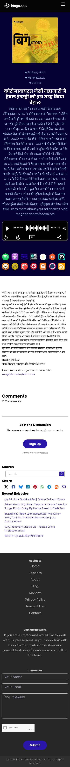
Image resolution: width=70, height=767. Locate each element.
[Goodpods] (15, 268)
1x (32, 237)
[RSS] (61, 268)
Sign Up (35, 444)
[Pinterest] (35, 487)
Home (35, 566)
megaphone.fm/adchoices (18, 374)
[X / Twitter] (6, 487)
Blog (35, 586)
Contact (35, 613)
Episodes (35, 573)
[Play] (7, 229)
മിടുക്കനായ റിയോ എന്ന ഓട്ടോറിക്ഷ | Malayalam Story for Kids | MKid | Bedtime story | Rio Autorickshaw (33, 517)
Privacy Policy (35, 599)
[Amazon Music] (24, 259)
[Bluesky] (21, 487)
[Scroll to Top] (64, 750)
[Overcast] (5, 268)
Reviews (35, 593)
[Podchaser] (52, 268)
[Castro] (61, 259)
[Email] (64, 487)
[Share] (59, 237)
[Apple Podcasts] (15, 259)
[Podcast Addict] (43, 268)
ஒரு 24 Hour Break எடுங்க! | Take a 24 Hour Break (35, 499)
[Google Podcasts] (43, 259)
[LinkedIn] (27, 487)
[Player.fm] (33, 268)
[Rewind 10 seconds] (6, 237)
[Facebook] (13, 487)
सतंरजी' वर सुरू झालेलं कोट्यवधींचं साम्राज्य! (24, 535)
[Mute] (64, 228)
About (35, 579)
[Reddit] (56, 487)
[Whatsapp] (42, 487)
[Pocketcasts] (24, 268)
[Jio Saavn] (33, 259)
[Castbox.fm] (52, 259)
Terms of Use (35, 606)
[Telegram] (49, 487)
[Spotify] (5, 259)
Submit (35, 745)
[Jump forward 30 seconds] (18, 237)
